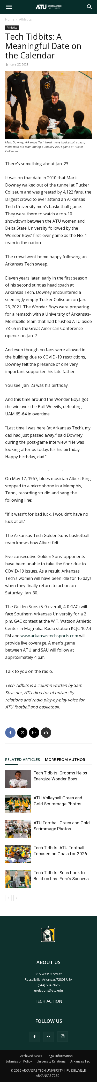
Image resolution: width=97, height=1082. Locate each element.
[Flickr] (48, 1037)
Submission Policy (19, 1061)
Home (9, 19)
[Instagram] (62, 1036)
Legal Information (60, 1056)
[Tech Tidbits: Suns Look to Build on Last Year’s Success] (18, 879)
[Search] (90, 7)
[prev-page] (8, 898)
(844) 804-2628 (48, 985)
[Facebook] (10, 732)
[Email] (34, 732)
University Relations (51, 1061)
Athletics (25, 19)
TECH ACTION (48, 1001)
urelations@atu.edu (48, 990)
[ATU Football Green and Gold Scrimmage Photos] (18, 829)
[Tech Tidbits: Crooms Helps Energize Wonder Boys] (18, 779)
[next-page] (16, 898)
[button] (9, 7)
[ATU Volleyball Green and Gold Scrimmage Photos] (18, 804)
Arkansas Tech (81, 1061)
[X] (22, 732)
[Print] (46, 732)
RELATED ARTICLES (22, 759)
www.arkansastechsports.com (49, 636)
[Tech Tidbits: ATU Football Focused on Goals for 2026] (18, 854)
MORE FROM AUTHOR (65, 759)
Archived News (31, 1056)
